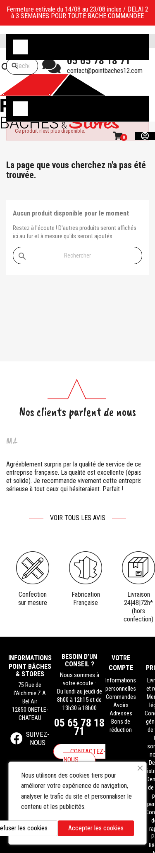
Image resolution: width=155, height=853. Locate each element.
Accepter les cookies (96, 828)
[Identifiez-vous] (145, 136)
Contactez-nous (84, 756)
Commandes (121, 697)
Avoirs (121, 705)
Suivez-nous (37, 738)
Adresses (121, 713)
